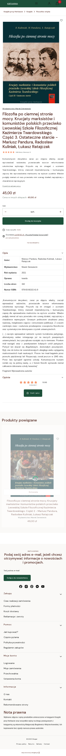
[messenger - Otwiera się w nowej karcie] (37, 586)
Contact (47, 744)
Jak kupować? (11, 632)
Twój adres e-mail (11, 570)
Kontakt (8, 699)
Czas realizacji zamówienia (17, 601)
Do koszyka (33, 492)
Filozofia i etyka (43, 11)
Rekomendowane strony (16, 704)
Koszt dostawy (11, 611)
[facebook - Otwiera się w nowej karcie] (21, 586)
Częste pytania (11, 637)
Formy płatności (12, 606)
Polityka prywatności (14, 642)
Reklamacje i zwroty (14, 616)
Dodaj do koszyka (33, 221)
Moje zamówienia (12, 668)
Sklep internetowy (29, 752)
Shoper (34, 739)
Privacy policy (21, 744)
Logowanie (9, 663)
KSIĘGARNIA (12, 3)
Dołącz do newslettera (17, 578)
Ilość (4, 206)
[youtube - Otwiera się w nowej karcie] (43, 586)
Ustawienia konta (12, 678)
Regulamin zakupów (14, 647)
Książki (30, 11)
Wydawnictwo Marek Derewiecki (16, 108)
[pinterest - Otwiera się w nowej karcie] (32, 586)
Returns (31, 744)
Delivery (39, 744)
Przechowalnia (11, 673)
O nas (7, 694)
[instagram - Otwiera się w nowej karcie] (26, 586)
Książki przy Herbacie (13, 11)
